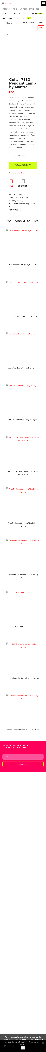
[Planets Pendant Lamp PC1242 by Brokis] (23, 693)
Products (26, 13)
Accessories (15, 13)
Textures (34, 13)
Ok (23, 1048)
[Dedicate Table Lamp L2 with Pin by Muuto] (23, 538)
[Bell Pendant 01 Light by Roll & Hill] (23, 228)
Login (41, 23)
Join (40, 27)
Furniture (6, 9)
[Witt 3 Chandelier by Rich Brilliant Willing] (23, 642)
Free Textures (21, 18)
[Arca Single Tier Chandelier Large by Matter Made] (23, 435)
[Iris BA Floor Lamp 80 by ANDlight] (23, 383)
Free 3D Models (8, 18)
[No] (43, 1043)
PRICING (33, 23)
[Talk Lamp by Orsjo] (23, 590)
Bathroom (23, 9)
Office (31, 9)
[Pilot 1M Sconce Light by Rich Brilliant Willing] (23, 486)
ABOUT (24, 23)
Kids (37, 9)
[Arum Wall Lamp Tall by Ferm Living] (23, 331)
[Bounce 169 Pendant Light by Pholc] (23, 280)
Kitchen (15, 9)
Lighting (5, 13)
